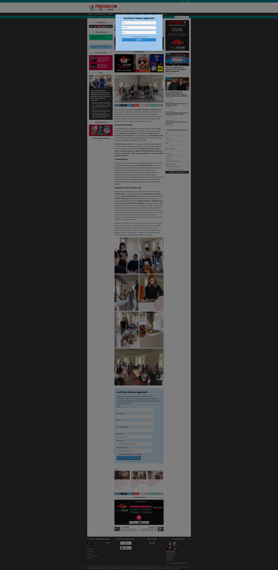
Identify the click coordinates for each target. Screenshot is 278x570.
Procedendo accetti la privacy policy (139, 36)
